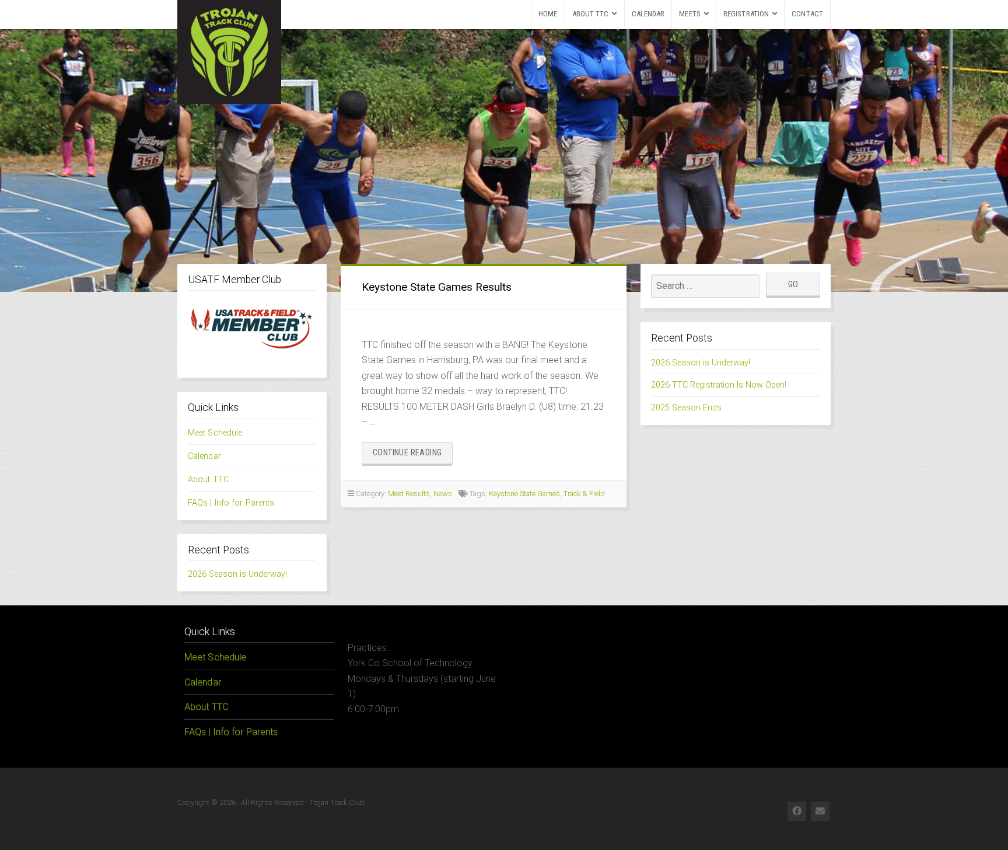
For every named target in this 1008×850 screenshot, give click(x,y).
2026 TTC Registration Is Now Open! (718, 385)
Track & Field (584, 493)
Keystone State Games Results (437, 287)
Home (547, 13)
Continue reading (413, 455)
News (442, 493)
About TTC (590, 13)
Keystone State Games (524, 493)
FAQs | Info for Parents (231, 503)
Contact (807, 13)
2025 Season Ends (686, 408)
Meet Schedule (215, 433)
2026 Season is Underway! (237, 574)
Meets (690, 13)
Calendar (648, 13)
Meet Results (409, 493)
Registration (746, 13)
